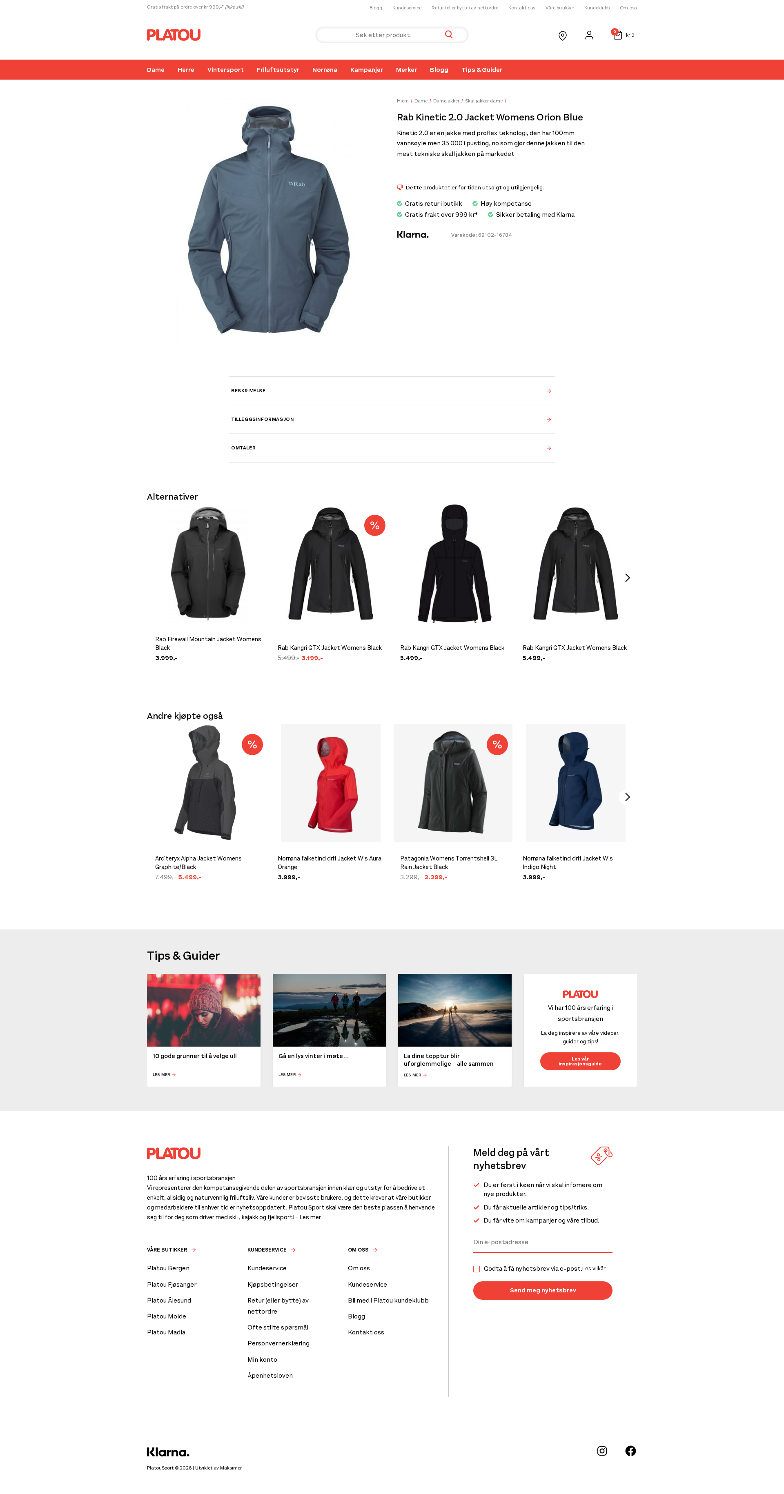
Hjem (403, 101)
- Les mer (308, 1217)
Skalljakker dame (484, 101)
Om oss (628, 7)
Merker (406, 69)
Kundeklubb (597, 7)
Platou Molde (166, 1316)
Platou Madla (166, 1332)
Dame (156, 69)
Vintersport (225, 69)
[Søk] (448, 35)
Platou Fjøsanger (171, 1284)
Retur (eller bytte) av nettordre (465, 7)
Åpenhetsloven (270, 1375)
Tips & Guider (481, 69)
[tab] (392, 390)
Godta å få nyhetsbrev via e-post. (545, 1269)
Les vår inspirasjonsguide (580, 1061)
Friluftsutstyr (278, 69)
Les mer (161, 1075)
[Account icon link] (589, 35)
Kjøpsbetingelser (272, 1284)
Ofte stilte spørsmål (277, 1327)
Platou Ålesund (169, 1300)
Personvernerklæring (278, 1343)
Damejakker (446, 101)
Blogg (376, 7)
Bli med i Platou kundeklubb (388, 1300)
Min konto (262, 1359)
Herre (186, 69)
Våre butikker (560, 7)
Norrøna (324, 69)
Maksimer (231, 1468)
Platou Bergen (168, 1268)
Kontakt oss (521, 7)
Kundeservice (406, 7)
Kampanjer (366, 69)
